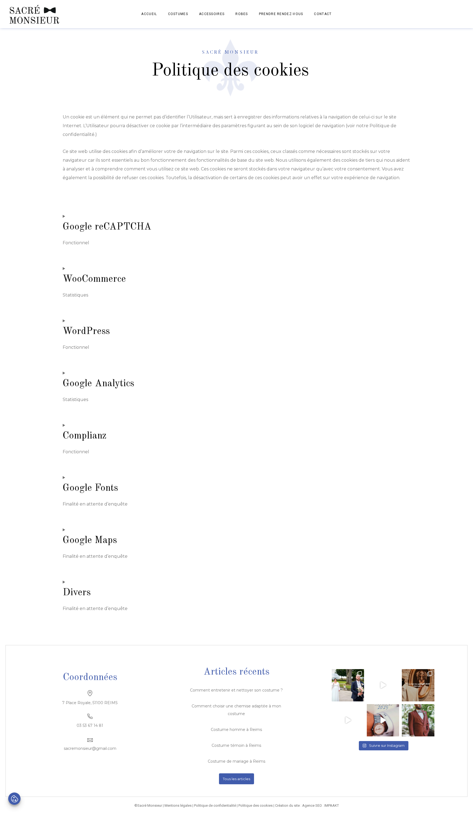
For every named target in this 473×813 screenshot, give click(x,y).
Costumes (178, 14)
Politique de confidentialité (215, 805)
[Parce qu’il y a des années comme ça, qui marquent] (418, 685)
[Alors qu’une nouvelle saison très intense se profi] (383, 720)
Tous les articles (236, 779)
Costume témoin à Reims (236, 745)
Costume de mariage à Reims (236, 761)
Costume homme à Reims (236, 729)
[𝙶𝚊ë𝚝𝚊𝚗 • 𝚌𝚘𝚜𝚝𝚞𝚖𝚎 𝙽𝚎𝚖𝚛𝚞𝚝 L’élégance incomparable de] (418, 720)
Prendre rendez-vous (281, 14)
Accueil (149, 14)
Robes (241, 14)
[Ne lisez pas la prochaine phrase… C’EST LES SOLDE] (383, 685)
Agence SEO (312, 805)
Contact (322, 14)
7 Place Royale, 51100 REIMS (90, 702)
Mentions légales (178, 805)
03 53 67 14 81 (90, 725)
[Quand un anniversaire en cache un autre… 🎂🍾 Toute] (348, 720)
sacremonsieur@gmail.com (90, 748)
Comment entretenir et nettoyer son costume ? (236, 690)
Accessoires (211, 14)
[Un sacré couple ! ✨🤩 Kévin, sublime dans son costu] (348, 685)
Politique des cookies (255, 805)
